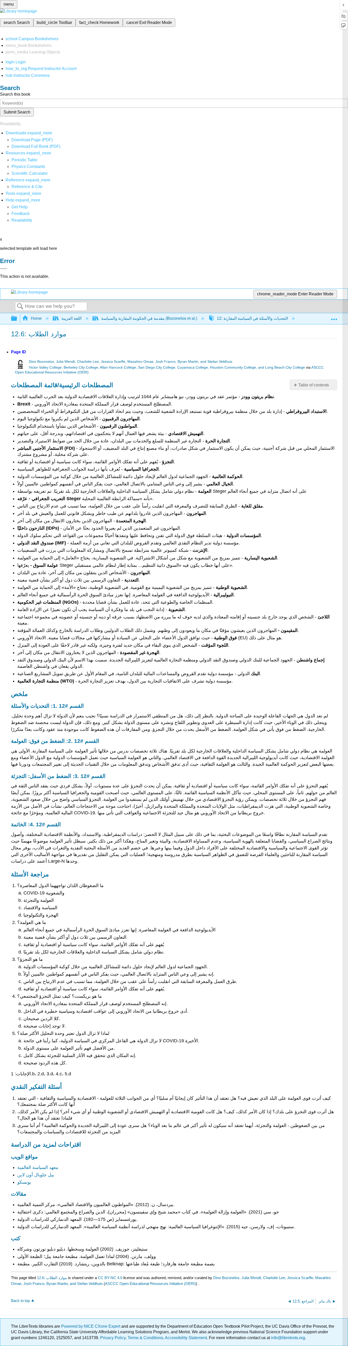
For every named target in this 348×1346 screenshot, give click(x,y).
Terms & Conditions (145, 1338)
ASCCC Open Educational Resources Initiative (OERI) (150, 1283)
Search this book (15, 94)
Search (20, 306)
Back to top (20, 1300)
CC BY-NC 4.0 (110, 1278)
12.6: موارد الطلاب (52, 1278)
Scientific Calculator (29, 173)
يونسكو (24, 1182)
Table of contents (313, 385)
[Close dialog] (3, 268)
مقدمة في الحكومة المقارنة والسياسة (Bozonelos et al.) (149, 318)
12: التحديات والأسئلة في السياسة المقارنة (252, 318)
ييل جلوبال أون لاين (35, 1174)
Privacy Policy (113, 1338)
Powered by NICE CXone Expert (91, 1326)
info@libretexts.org (287, 1338)
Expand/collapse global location (334, 317)
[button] (20, 213)
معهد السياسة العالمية (37, 1167)
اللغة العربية (71, 318)
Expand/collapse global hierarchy (17, 318)
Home (36, 318)
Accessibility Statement (186, 1338)
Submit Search (17, 112)
